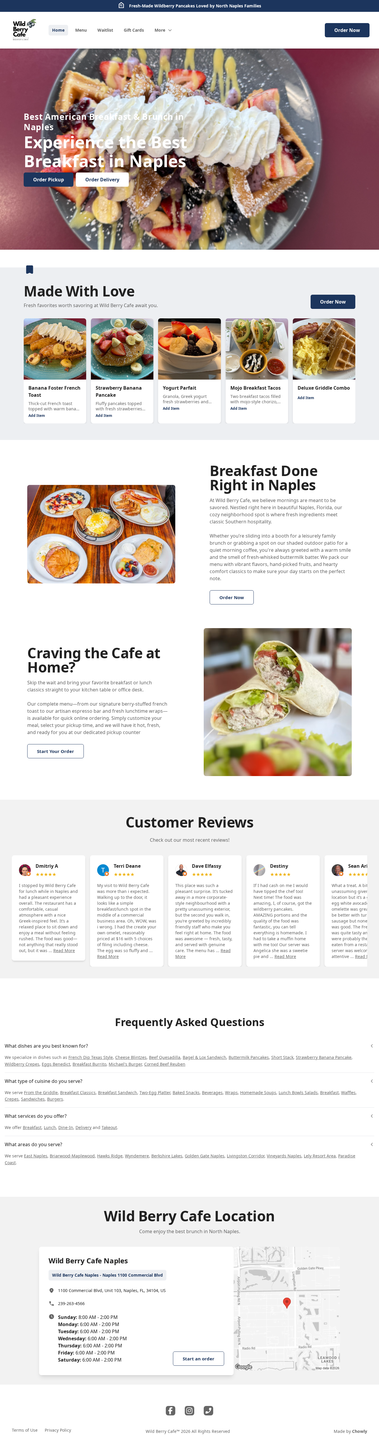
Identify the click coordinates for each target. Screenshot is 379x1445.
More (160, 30)
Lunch (50, 1127)
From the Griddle (41, 1092)
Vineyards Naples (284, 1156)
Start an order (198, 1359)
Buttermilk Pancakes (249, 1057)
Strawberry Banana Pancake (323, 1057)
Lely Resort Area (320, 1156)
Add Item (36, 415)
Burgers (55, 1099)
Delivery (83, 1127)
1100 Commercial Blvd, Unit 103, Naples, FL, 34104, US (112, 1290)
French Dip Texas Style (90, 1057)
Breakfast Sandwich (117, 1092)
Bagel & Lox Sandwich (204, 1057)
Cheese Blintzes (131, 1057)
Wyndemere (137, 1156)
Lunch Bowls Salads (298, 1092)
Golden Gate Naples (204, 1156)
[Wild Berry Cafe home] (24, 30)
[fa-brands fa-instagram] (189, 1410)
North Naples (229, 6)
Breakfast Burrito (89, 1064)
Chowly (359, 1431)
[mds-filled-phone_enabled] (208, 1410)
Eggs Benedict (56, 1064)
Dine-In (65, 1127)
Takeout (109, 1127)
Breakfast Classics (78, 1092)
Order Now (347, 30)
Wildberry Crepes (22, 1064)
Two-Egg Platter (154, 1092)
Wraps (231, 1092)
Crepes (12, 1099)
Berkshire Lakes (166, 1156)
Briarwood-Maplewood (72, 1156)
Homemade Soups (258, 1092)
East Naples (35, 1156)
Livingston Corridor (245, 1156)
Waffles (348, 1092)
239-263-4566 (71, 1303)
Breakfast (329, 1092)
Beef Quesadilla (164, 1057)
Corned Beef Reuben (164, 1064)
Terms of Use (25, 1430)
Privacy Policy (58, 1430)
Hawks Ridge (110, 1156)
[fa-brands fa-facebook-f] (170, 1410)
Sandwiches (33, 1099)
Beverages (212, 1092)
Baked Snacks (186, 1092)
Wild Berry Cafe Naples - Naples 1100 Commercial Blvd (107, 1275)
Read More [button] (64, 950)
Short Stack (282, 1057)
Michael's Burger (125, 1064)
